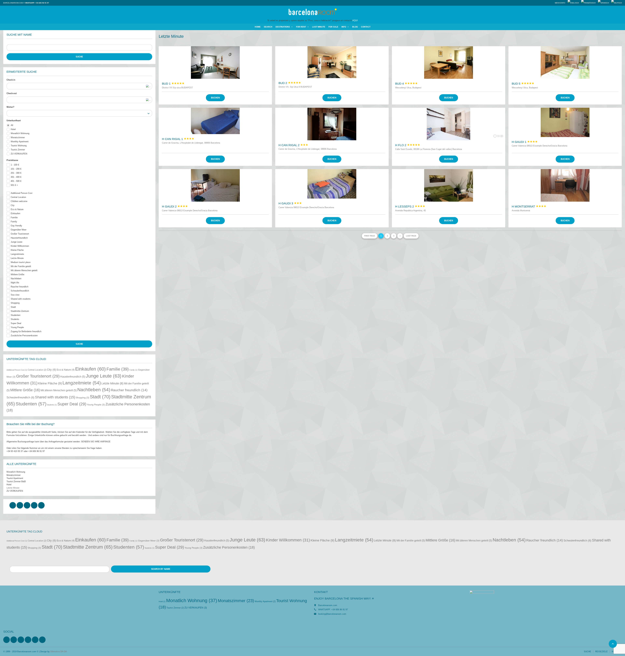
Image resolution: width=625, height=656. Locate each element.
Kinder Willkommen (20, 246)
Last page (411, 236)
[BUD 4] (448, 62)
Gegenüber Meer (18, 229)
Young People (17, 327)
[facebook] (12, 505)
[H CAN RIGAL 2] (332, 124)
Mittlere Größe (17, 274)
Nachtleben (16, 278)
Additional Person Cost (21, 193)
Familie (14, 217)
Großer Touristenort (20, 234)
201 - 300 (16, 173)
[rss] (21, 639)
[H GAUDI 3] (332, 184)
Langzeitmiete (17, 254)
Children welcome (19, 201)
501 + (14, 185)
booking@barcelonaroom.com (332, 614)
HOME (258, 27)
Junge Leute (16, 242)
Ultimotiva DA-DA (58, 651)
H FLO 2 (407, 145)
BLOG (355, 27)
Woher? (10, 107)
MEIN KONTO (560, 3)
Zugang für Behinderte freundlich (26, 331)
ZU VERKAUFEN (19, 153)
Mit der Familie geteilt (21, 266)
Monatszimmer (18, 137)
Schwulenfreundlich (20, 291)
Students (15, 319)
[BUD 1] (215, 62)
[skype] (41, 505)
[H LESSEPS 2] (448, 185)
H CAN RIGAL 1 (178, 139)
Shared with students (21, 299)
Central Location (18, 197)
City (12, 205)
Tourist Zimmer (18, 149)
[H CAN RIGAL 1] (215, 121)
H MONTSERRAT (529, 206)
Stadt (13, 307)
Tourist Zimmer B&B (16, 481)
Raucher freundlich (19, 286)
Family (14, 221)
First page (369, 236)
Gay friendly (16, 225)
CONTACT (365, 27)
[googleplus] (34, 505)
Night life (15, 282)
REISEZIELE (601, 651)
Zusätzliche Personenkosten (24, 335)
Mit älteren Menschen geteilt (24, 270)
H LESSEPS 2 (410, 206)
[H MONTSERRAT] (565, 185)
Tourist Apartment (15, 478)
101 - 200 (16, 169)
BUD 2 (289, 83)
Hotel (13, 129)
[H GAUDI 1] (565, 122)
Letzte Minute (17, 258)
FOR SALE (333, 27)
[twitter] (20, 505)
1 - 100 (15, 165)
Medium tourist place (20, 262)
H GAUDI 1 (525, 142)
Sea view (15, 295)
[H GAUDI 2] (215, 185)
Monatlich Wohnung (20, 133)
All (12, 125)
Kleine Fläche (17, 250)
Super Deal (16, 323)
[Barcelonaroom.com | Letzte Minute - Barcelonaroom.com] (312, 12)
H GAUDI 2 (175, 206)
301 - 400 (16, 177)
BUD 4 (406, 83)
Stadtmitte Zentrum (20, 311)
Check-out (12, 93)
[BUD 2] (332, 62)
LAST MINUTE (318, 27)
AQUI (355, 20)
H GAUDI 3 (290, 203)
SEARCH (268, 27)
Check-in (11, 80)
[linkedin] (27, 505)
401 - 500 (16, 181)
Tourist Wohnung (19, 145)
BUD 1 (173, 83)
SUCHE (587, 651)
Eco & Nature (17, 209)
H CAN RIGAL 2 (293, 145)
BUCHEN (215, 98)
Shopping (15, 303)
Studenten (15, 315)
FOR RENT (301, 27)
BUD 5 (523, 83)
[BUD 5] (565, 62)
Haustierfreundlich (19, 238)
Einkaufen (15, 213)
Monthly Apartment (19, 141)
